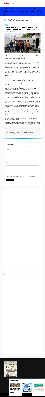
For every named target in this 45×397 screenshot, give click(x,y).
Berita (10, 8)
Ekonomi (6, 11)
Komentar (8, 149)
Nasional (20, 8)
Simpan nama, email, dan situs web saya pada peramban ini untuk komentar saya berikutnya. (21, 176)
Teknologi (21, 11)
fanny (7, 31)
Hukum (27, 11)
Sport (26, 8)
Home (5, 8)
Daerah (15, 8)
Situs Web (7, 171)
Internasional (13, 11)
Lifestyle (6, 14)
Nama (7, 162)
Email (7, 167)
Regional (33, 11)
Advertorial (32, 8)
